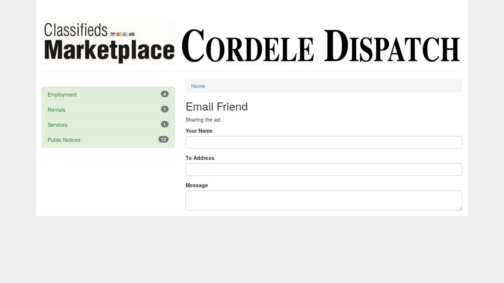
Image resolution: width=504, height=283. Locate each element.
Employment (62, 94)
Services (58, 124)
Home (198, 86)
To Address (200, 157)
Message (197, 185)
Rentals (56, 109)
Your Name (199, 130)
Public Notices (64, 139)
